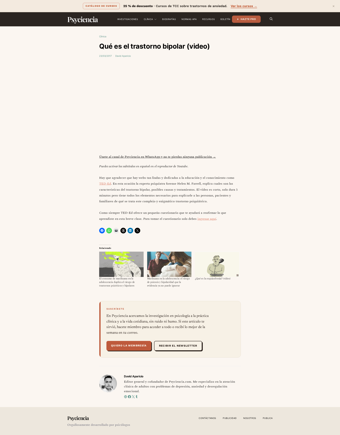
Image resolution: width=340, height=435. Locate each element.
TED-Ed (105, 183)
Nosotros (249, 418)
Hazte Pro (248, 19)
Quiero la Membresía (129, 345)
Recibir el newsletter (178, 345)
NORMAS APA (189, 19)
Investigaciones (127, 19)
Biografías (169, 19)
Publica (268, 418)
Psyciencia (82, 19)
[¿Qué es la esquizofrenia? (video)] (217, 264)
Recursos (208, 19)
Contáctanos (207, 418)
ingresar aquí (206, 218)
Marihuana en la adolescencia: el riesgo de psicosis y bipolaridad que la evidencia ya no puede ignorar (168, 282)
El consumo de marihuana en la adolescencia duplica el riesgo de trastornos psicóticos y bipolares (117, 282)
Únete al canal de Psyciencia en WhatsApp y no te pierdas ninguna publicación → (157, 156)
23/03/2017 (105, 55)
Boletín (225, 19)
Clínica (148, 19)
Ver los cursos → (244, 6)
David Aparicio (123, 55)
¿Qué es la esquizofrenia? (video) (212, 278)
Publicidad (230, 418)
